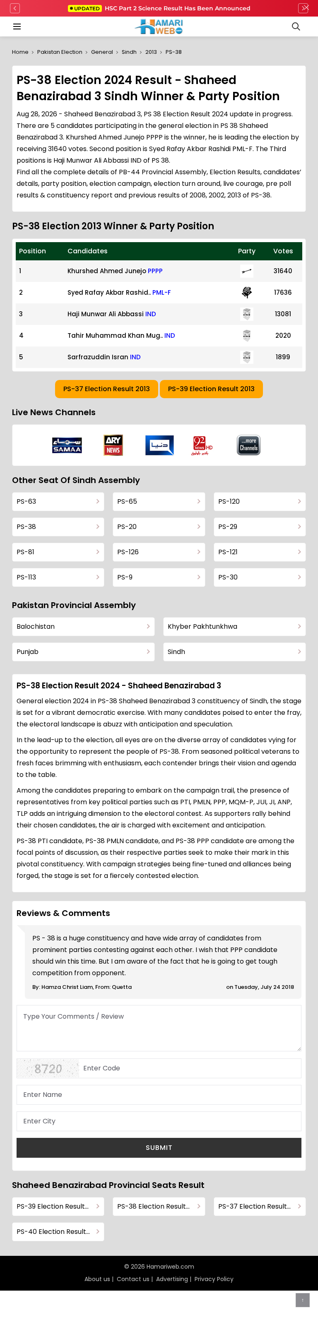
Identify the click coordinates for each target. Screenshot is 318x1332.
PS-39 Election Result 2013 (211, 389)
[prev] (15, 8)
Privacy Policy (214, 1279)
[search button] (296, 26)
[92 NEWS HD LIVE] (203, 445)
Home (20, 52)
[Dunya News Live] (160, 445)
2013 (151, 52)
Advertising (172, 1279)
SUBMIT (159, 1147)
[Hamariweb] (159, 26)
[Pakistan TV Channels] (248, 445)
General (102, 52)
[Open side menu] (15, 26)
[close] (306, 8)
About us (97, 1279)
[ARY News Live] (113, 445)
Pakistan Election (59, 52)
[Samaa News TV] (67, 445)
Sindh (129, 52)
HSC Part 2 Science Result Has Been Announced (162, 8)
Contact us (133, 1279)
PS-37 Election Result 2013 (106, 389)
